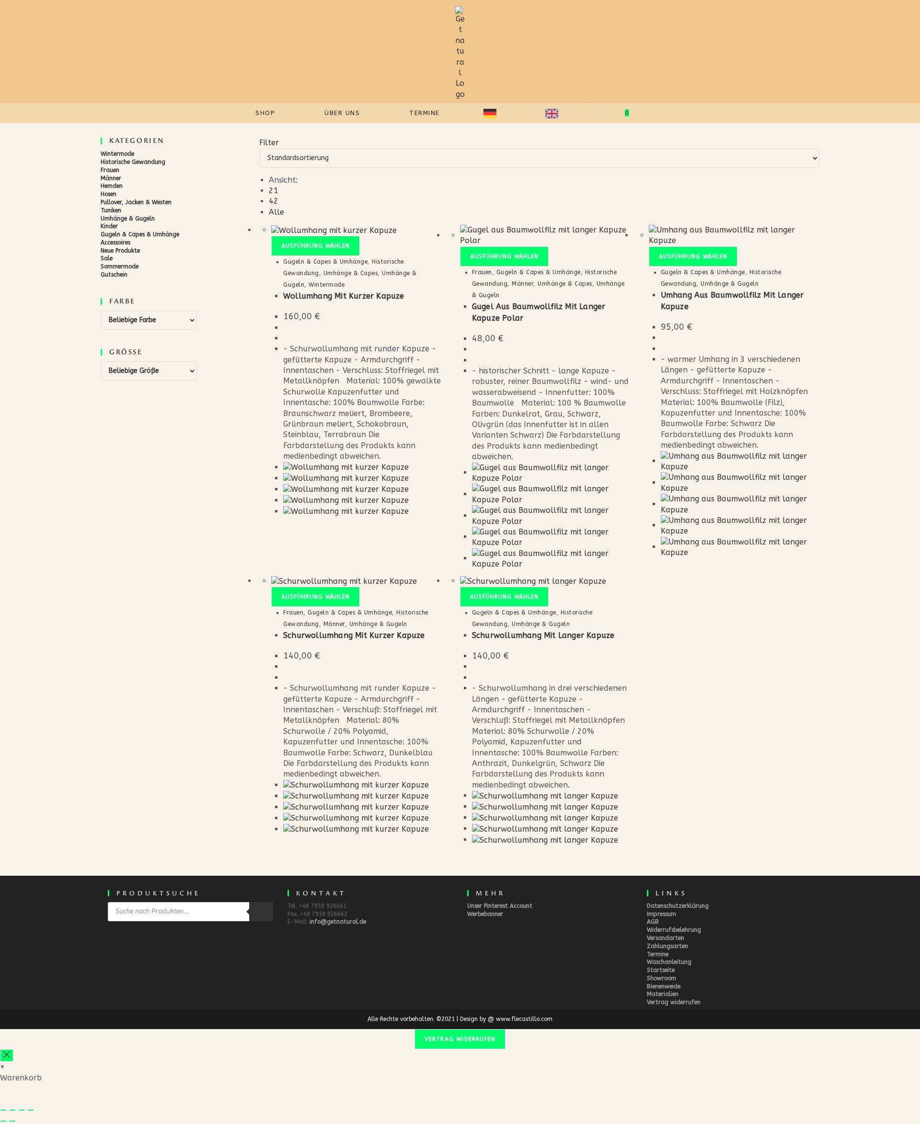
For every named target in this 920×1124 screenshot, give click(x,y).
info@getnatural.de (338, 921)
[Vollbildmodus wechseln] (12, 1110)
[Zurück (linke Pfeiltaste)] (3, 1121)
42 (273, 201)
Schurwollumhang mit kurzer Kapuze (354, 635)
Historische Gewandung (133, 162)
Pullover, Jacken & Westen (136, 202)
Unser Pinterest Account (499, 906)
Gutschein (114, 274)
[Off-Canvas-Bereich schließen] (6, 1055)
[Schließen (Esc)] (30, 1110)
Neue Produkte (120, 250)
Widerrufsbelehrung (674, 930)
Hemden (112, 186)
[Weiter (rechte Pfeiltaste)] (12, 1121)
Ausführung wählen (315, 246)
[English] (557, 113)
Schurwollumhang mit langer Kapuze (543, 635)
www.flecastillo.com (524, 1019)
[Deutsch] (495, 113)
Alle (276, 212)
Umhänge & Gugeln (128, 218)
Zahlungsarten (667, 946)
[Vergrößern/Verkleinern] (3, 1110)
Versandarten (665, 938)
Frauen (110, 170)
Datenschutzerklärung (678, 906)
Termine (657, 954)
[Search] (585, 113)
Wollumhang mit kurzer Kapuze (343, 296)
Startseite (661, 970)
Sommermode (119, 266)
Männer (111, 178)
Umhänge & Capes (350, 273)
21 (273, 190)
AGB (653, 921)
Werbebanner (485, 914)
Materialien (662, 994)
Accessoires (115, 242)
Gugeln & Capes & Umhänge (140, 234)
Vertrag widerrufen (674, 1002)
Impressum (661, 914)
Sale (107, 258)
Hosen (108, 194)
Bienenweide (663, 986)
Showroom (661, 978)
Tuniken (111, 210)
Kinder (109, 226)
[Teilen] (21, 1110)
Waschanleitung (669, 962)
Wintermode (117, 154)
